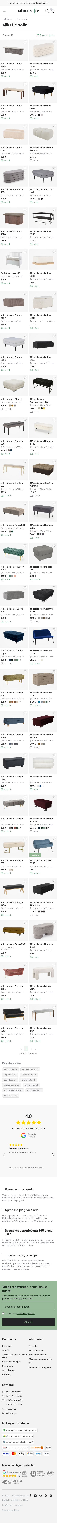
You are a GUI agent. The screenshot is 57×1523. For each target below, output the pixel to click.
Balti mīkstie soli (10, 1069)
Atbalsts (6, 1350)
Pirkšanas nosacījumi (12, 1505)
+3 (20, 828)
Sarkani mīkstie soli (11, 1085)
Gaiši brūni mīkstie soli (13, 1090)
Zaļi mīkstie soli (10, 1075)
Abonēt (28, 1322)
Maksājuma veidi (37, 1350)
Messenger (11, 1408)
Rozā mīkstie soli (10, 1096)
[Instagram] (36, 1495)
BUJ (30, 1363)
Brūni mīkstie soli (34, 1090)
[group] (28, 1148)
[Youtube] (41, 1495)
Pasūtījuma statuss (38, 1354)
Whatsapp (11, 1413)
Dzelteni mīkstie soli (30, 1069)
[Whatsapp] (52, 1495)
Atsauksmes (8, 1370)
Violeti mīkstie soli (28, 1080)
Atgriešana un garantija (40, 1358)
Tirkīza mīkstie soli (29, 1075)
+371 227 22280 (14, 1396)
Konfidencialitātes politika (15, 1500)
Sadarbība (7, 1366)
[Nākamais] (36, 1048)
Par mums (7, 1346)
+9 (49, 618)
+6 (20, 660)
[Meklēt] (47, 11)
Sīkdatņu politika (10, 1510)
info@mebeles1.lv (14, 1400)
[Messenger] (47, 1495)
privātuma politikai (25, 1313)
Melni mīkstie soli (31, 1085)
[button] (28, 3)
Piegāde (33, 1346)
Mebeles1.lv (8, 19)
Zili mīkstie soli (10, 1080)
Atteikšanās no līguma (40, 1367)
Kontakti (6, 1374)
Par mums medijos (11, 1361)
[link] (21, 1048)
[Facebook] (31, 1495)
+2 (20, 702)
